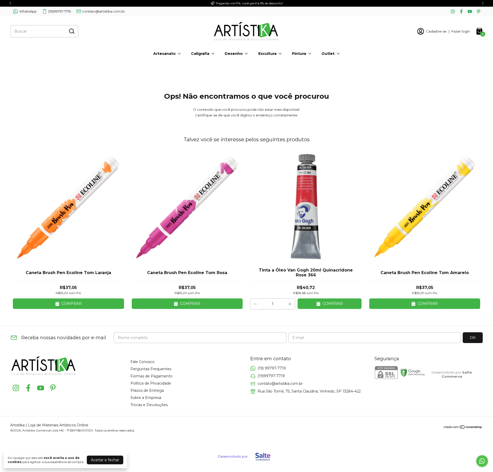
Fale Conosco (142, 361)
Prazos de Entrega (147, 390)
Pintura (299, 53)
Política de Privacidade (150, 383)
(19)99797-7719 (59, 11)
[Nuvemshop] (463, 428)
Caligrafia (200, 53)
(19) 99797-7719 (272, 368)
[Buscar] (71, 31)
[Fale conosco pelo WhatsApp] (482, 461)
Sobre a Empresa (145, 397)
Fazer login (460, 31)
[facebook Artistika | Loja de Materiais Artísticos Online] (461, 11)
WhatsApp (28, 11)
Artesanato (164, 53)
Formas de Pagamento (151, 376)
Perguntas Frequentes (150, 369)
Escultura (267, 53)
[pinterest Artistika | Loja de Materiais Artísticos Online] (478, 11)
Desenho (234, 53)
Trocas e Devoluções (149, 405)
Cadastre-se (436, 31)
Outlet (328, 53)
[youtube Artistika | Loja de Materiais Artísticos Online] (470, 11)
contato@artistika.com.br (103, 11)
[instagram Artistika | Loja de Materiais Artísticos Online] (453, 11)
